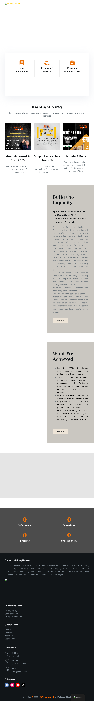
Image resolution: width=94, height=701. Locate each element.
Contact (8, 632)
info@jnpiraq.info (19, 671)
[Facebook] (7, 685)
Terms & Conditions (13, 617)
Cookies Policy (11, 614)
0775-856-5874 (19, 664)
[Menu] (88, 4)
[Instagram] (12, 685)
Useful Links (10, 639)
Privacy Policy (11, 611)
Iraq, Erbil (16, 656)
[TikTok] (23, 685)
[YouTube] (18, 685)
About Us (9, 636)
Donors (8, 630)
